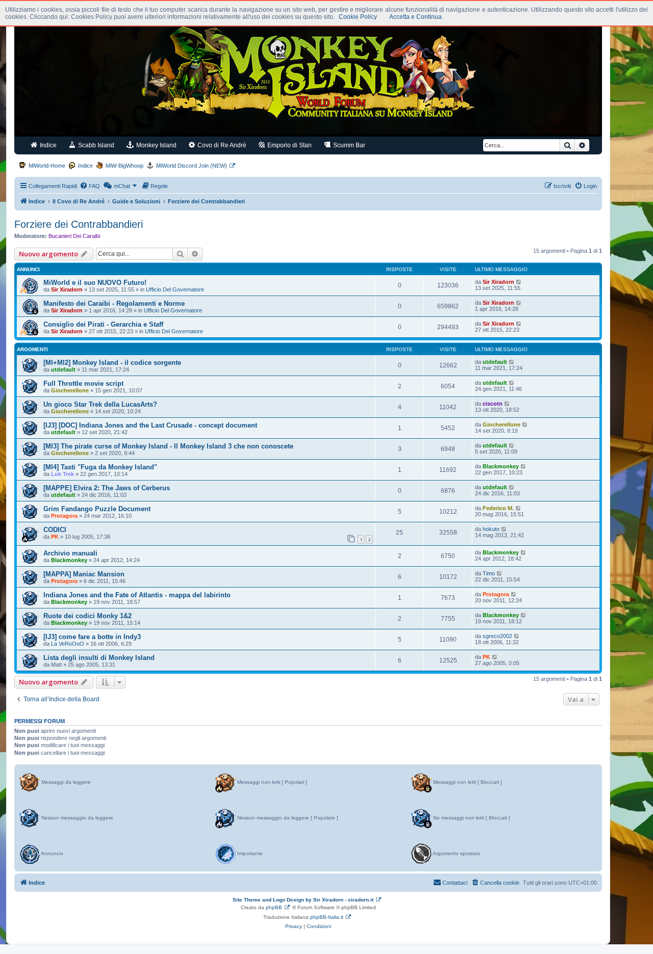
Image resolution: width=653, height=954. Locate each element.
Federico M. (498, 508)
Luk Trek (62, 474)
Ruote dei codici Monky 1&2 (87, 616)
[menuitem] (90, 186)
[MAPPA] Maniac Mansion (83, 574)
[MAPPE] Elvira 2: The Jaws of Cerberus (106, 488)
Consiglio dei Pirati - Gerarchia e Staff (103, 324)
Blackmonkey (501, 466)
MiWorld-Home (47, 166)
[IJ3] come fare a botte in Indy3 (92, 637)
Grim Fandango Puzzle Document (96, 509)
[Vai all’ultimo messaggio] (519, 282)
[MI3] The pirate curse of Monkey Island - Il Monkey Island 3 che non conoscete (168, 446)
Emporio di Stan (289, 145)
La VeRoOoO (67, 644)
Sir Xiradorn (67, 289)
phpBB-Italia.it (326, 917)
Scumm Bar (348, 145)
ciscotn (493, 404)
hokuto (491, 529)
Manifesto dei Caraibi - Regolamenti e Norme (114, 303)
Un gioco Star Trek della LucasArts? (100, 404)
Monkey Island (156, 145)
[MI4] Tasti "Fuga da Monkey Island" (100, 467)
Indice (47, 145)
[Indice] (308, 75)
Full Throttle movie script (83, 383)
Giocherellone (70, 390)
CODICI (54, 530)
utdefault (63, 369)
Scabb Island (95, 145)
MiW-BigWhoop (124, 166)
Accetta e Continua (415, 16)
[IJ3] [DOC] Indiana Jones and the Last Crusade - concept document (150, 425)
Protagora (64, 516)
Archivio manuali (70, 553)
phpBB (274, 907)
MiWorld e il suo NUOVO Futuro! (94, 282)
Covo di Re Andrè (221, 145)
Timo (489, 573)
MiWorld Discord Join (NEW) (191, 166)
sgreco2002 (497, 636)
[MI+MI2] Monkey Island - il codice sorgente (112, 362)
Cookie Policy (358, 16)
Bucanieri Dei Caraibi (74, 236)
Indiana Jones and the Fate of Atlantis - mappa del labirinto (137, 595)
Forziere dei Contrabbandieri (78, 224)
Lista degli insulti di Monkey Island (99, 657)
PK (55, 537)
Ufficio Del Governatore (175, 289)
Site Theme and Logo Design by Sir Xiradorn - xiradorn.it (303, 900)
